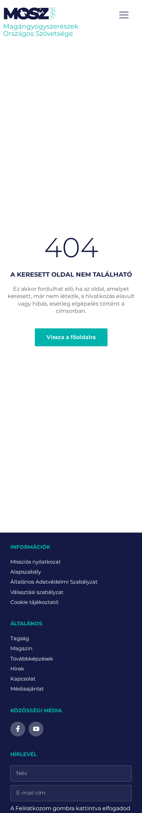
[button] (124, 15)
